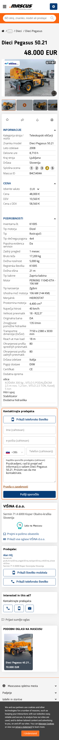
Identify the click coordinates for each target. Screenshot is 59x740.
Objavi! (53, 6)
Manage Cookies (46, 723)
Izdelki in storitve (12, 699)
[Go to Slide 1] (9, 105)
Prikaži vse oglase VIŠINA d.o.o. (26, 539)
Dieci (19, 31)
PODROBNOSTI (13, 218)
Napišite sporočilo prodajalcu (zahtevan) (25, 460)
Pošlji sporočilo (29, 494)
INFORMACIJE (12, 130)
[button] (29, 77)
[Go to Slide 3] (40, 105)
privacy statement (23, 727)
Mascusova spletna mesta (23, 686)
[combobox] (6, 452)
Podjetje (7, 692)
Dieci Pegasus (33, 31)
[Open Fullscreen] (54, 93)
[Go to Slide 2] (24, 105)
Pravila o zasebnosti (15, 486)
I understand (30, 733)
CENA (7, 183)
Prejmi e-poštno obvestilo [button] (23, 534)
